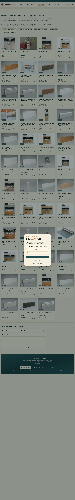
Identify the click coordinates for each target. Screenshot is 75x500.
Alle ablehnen (37, 260)
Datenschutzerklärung (41, 243)
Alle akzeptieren (37, 256)
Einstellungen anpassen (37, 263)
